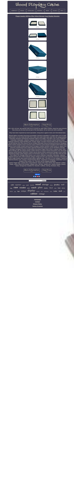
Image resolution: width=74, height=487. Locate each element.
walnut (23, 185)
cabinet (33, 193)
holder (55, 191)
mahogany (46, 191)
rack (60, 191)
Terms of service (37, 206)
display (31, 190)
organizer (18, 185)
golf (64, 191)
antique (23, 191)
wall (62, 185)
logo (18, 191)
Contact (37, 202)
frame (51, 191)
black (51, 188)
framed (38, 191)
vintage (42, 194)
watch (33, 187)
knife (15, 191)
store (28, 188)
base (59, 188)
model (27, 185)
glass (40, 187)
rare (55, 188)
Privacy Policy (37, 204)
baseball (32, 185)
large (11, 188)
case (16, 187)
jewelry (57, 185)
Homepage (37, 199)
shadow (46, 188)
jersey (63, 188)
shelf (41, 191)
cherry (51, 185)
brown (11, 191)
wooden (22, 188)
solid (12, 185)
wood (38, 184)
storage (45, 184)
